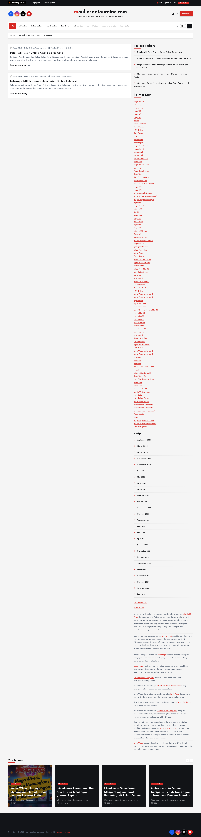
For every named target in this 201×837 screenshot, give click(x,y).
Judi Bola (65, 26)
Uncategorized (40, 48)
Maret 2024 (142, 452)
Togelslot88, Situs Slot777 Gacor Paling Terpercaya (159, 52)
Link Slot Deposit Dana (144, 379)
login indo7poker (141, 332)
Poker (136, 121)
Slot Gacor (138, 133)
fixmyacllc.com (140, 307)
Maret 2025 (142, 446)
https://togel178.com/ (143, 193)
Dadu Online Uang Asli (144, 678)
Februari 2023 (143, 496)
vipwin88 (137, 203)
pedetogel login (141, 158)
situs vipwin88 (140, 108)
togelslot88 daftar (142, 146)
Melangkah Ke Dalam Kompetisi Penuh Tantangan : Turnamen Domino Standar (170, 792)
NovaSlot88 (139, 316)
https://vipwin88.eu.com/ (144, 411)
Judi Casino (78, 26)
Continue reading (19, 65)
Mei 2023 (141, 477)
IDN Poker (138, 130)
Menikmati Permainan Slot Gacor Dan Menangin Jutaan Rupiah (75, 792)
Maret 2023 (142, 489)
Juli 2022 (141, 526)
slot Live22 (167, 636)
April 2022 (141, 539)
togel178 (137, 111)
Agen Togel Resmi (141, 171)
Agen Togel (139, 607)
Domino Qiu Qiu (109, 26)
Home (12, 35)
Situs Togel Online (142, 376)
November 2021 (144, 551)
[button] (187, 761)
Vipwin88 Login (140, 231)
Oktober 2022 (143, 514)
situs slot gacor (140, 427)
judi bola (137, 168)
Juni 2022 (141, 533)
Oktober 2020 (143, 582)
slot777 (137, 417)
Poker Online (36, 26)
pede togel (138, 666)
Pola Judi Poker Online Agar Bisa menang (35, 35)
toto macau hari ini (168, 728)
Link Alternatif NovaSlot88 (146, 310)
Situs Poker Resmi (141, 250)
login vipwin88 (140, 304)
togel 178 (138, 187)
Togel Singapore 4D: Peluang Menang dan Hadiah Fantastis (164, 58)
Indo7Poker (139, 253)
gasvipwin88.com (141, 247)
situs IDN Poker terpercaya (169, 686)
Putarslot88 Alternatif (143, 405)
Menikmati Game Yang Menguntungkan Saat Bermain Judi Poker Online (122, 792)
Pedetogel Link (140, 181)
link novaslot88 (140, 237)
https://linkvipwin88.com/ (144, 367)
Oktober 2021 (143, 557)
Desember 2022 (144, 508)
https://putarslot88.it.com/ (145, 424)
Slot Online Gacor (142, 177)
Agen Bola (124, 26)
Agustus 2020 (143, 588)
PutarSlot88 (139, 256)
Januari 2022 (142, 545)
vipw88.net (138, 301)
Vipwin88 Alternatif (142, 373)
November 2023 (144, 465)
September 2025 (144, 440)
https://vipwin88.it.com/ (144, 420)
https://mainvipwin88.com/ (145, 196)
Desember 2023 (144, 459)
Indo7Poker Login (141, 402)
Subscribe (186, 14)
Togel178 (137, 218)
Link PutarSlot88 (141, 272)
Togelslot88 (139, 102)
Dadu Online (139, 285)
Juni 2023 (141, 471)
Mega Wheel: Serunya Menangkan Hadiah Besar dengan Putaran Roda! (28, 792)
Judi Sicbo (138, 395)
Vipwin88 (138, 162)
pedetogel (138, 140)
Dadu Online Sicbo (142, 392)
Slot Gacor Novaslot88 (144, 184)
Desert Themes (63, 832)
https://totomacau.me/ (143, 241)
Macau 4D (138, 278)
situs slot (137, 357)
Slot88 (136, 212)
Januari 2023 (142, 502)
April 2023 (141, 483)
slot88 (136, 136)
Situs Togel (138, 105)
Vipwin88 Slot (140, 124)
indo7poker (138, 275)
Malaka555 (139, 370)
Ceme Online (92, 26)
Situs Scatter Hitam (142, 259)
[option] (30, 786)
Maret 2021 (142, 570)
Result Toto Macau (142, 329)
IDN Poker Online (142, 398)
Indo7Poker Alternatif (143, 294)
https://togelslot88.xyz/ (144, 200)
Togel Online (51, 26)
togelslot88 (139, 149)
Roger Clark (17, 48)
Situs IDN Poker (184, 702)
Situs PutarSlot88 (141, 269)
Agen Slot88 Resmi (142, 263)
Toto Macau (139, 127)
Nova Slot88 (139, 313)
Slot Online (22, 26)
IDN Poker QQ (140, 602)
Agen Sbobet (139, 414)
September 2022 (144, 520)
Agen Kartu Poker (142, 288)
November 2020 (144, 576)
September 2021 (144, 563)
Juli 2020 (141, 594)
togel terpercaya (141, 165)
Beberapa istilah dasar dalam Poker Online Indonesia (44, 81)
